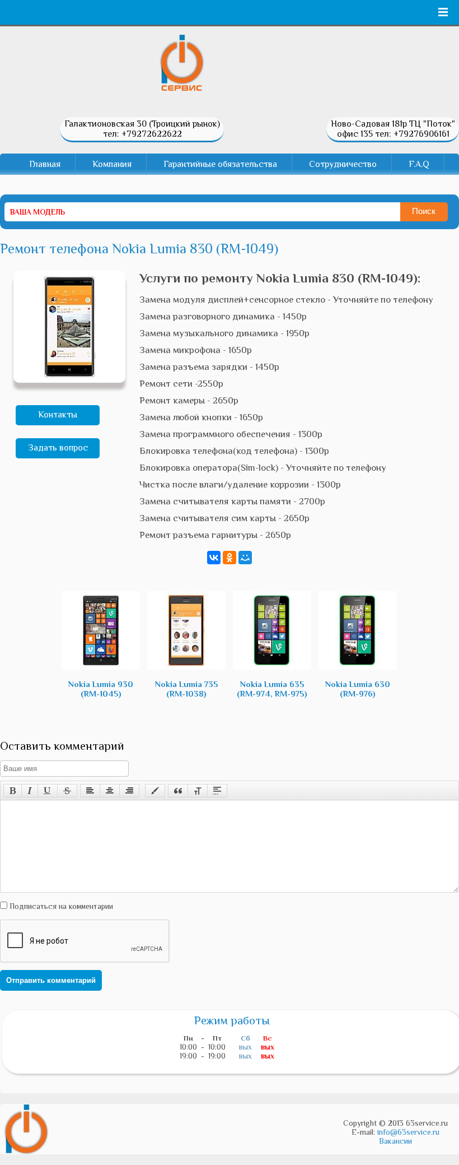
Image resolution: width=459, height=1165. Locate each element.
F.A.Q (419, 164)
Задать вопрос (58, 448)
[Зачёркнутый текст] (67, 790)
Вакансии (395, 1140)
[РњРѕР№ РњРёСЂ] (245, 557)
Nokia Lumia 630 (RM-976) (357, 688)
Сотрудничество (343, 164)
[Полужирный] (12, 790)
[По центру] (110, 790)
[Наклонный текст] (29, 790)
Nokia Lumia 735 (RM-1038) (186, 688)
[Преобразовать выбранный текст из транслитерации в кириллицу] (198, 790)
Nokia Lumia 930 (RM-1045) (100, 688)
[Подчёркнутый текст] (48, 790)
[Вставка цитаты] (178, 790)
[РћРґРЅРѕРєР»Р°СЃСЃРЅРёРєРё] (229, 557)
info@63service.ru (408, 1131)
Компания (112, 164)
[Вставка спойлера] (217, 790)
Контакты (57, 415)
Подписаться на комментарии (60, 906)
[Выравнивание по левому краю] (90, 790)
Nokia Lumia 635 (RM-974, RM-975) (272, 688)
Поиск (423, 211)
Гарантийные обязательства (220, 164)
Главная (44, 164)
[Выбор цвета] (155, 790)
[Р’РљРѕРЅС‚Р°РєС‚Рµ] (214, 557)
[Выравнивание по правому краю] (129, 790)
